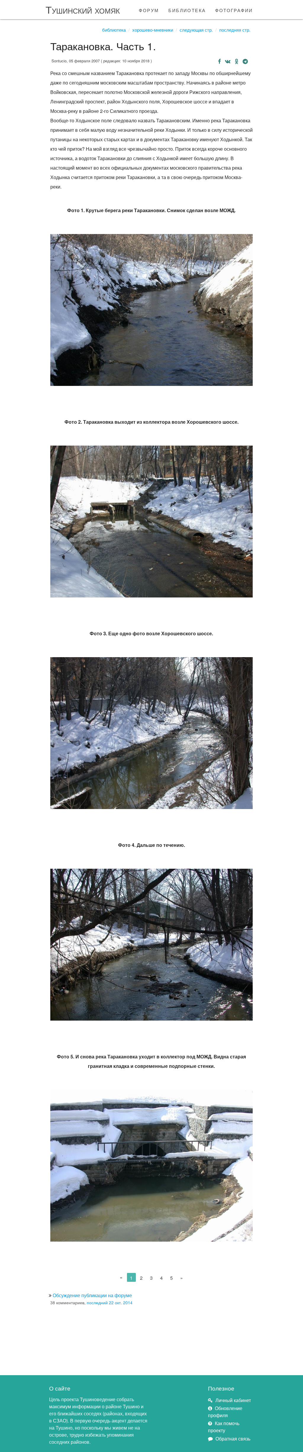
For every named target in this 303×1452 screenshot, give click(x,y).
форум (149, 9)
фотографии (234, 9)
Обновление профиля (225, 1412)
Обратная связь (232, 1438)
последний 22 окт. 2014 (110, 1302)
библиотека (187, 9)
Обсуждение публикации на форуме (92, 1295)
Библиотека (114, 30)
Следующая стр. (196, 30)
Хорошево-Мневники (152, 30)
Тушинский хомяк (83, 9)
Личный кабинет (233, 1400)
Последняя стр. (234, 30)
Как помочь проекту (223, 1427)
